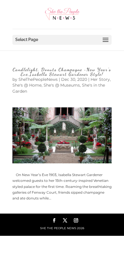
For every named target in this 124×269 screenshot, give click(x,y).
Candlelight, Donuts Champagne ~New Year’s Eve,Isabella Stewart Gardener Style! (62, 72)
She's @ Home (27, 85)
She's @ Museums (62, 85)
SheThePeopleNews (38, 79)
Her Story (100, 79)
